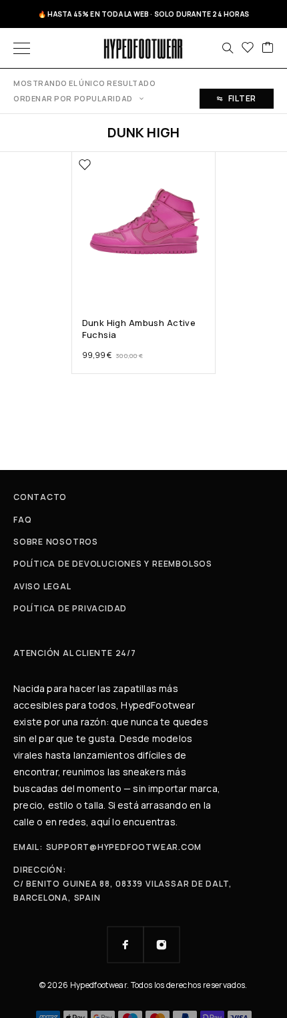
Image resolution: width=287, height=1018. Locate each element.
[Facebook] (125, 945)
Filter (242, 98)
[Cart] (268, 48)
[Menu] (21, 48)
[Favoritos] (248, 48)
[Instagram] (162, 945)
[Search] (228, 48)
